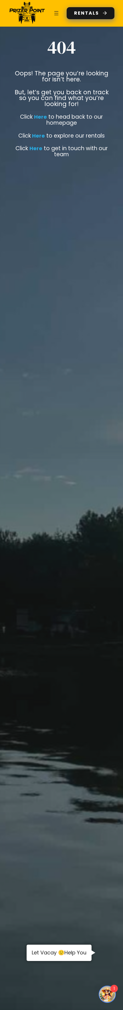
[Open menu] (56, 13)
